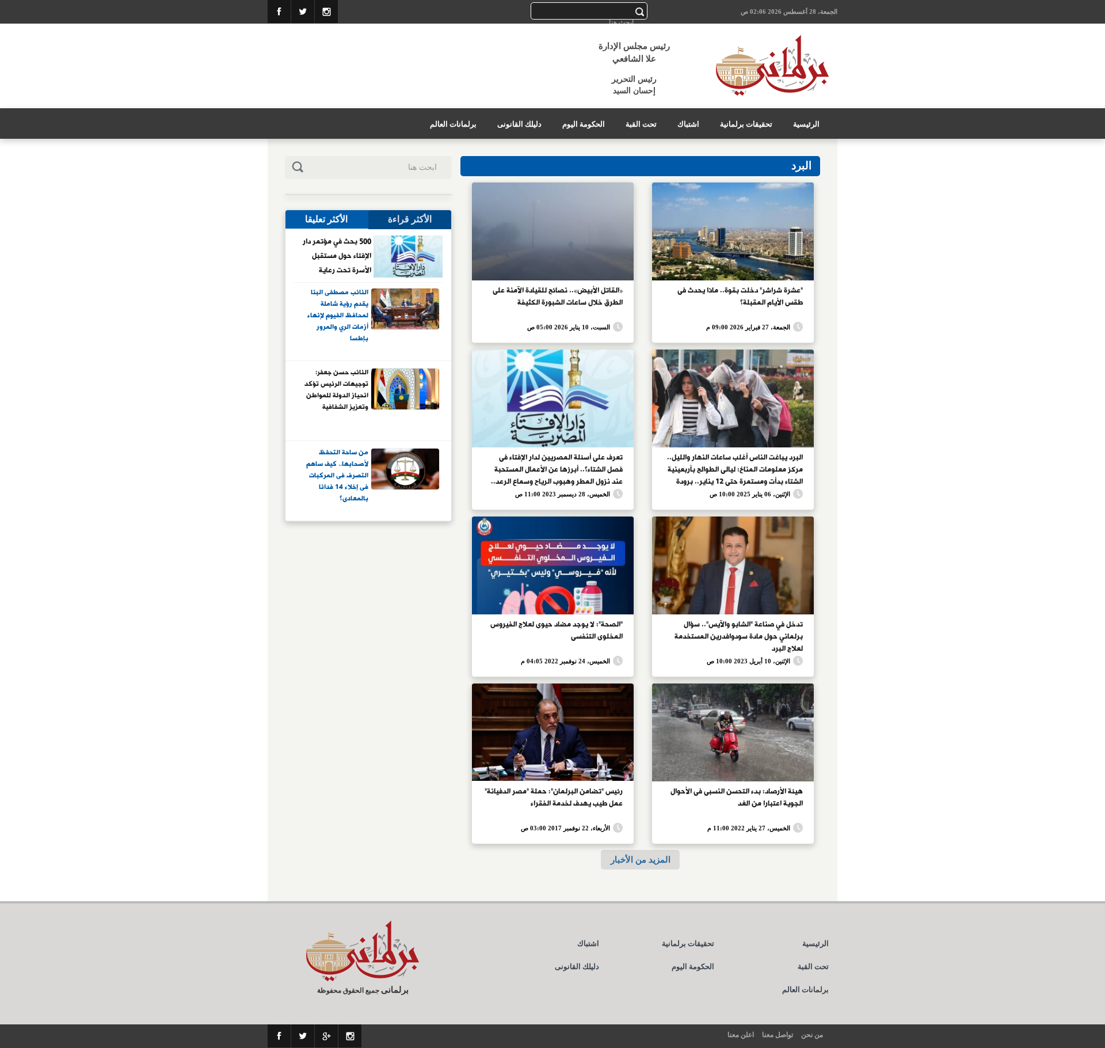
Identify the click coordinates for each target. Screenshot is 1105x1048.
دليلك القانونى (519, 124)
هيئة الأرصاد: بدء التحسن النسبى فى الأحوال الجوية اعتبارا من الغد (736, 797)
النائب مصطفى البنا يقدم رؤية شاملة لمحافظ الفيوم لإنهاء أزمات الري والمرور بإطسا (337, 315)
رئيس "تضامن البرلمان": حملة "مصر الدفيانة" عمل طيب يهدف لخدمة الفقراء (554, 797)
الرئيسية (806, 124)
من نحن (812, 1035)
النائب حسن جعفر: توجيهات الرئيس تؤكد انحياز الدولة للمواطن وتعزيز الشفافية (336, 390)
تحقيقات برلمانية (746, 124)
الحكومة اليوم (583, 124)
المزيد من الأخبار (640, 859)
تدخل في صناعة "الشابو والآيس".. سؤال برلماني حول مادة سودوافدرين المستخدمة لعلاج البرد (739, 635)
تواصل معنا (777, 1035)
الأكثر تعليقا (326, 219)
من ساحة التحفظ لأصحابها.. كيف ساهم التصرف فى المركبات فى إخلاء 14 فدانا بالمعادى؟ (337, 475)
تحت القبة (641, 124)
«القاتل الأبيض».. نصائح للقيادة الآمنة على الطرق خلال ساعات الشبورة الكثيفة (558, 296)
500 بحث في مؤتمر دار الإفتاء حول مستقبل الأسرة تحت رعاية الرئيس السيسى (337, 255)
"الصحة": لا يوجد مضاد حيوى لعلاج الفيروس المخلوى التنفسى (556, 630)
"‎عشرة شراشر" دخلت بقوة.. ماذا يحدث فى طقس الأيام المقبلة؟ (740, 296)
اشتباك (688, 124)
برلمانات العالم (453, 124)
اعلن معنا (740, 1035)
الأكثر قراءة (410, 219)
